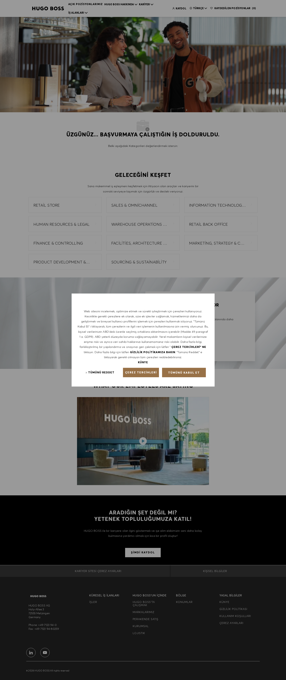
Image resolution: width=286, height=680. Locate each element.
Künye (143, 362)
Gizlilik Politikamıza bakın (152, 352)
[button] (141, 372)
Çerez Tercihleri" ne (188, 347)
